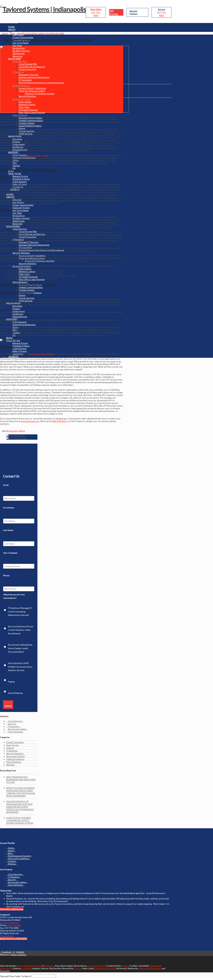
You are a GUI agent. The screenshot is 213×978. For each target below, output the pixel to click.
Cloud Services (15, 721)
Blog (10, 853)
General (10, 748)
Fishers (125, 965)
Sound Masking (15, 693)
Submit (8, 706)
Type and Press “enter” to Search (15, 976)
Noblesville (99, 968)
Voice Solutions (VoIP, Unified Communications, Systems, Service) (20, 666)
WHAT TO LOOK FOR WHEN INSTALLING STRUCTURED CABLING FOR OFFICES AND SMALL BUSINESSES (20, 792)
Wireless (10, 764)
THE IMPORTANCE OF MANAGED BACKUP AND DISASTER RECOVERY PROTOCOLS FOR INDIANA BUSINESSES (20, 806)
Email (6, 487)
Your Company (10, 554)
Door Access (12, 745)
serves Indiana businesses (29, 965)
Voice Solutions (15, 731)
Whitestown (155, 968)
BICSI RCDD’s (60, 421)
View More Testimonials (11, 909)
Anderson (49, 965)
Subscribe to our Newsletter (13, 938)
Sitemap (12, 863)
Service (161, 9)
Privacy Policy (7, 936)
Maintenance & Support (19, 856)
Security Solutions (15, 753)
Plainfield (111, 968)
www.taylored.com (30, 421)
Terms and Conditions (18, 858)
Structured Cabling (15, 431)
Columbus (100, 965)
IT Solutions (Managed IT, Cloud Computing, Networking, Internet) (20, 611)
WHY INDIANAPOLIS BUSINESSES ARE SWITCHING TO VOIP (21, 780)
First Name (8, 509)
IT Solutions (13, 726)
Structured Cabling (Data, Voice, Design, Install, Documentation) (20, 648)
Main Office (96, 9)
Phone (6, 577)
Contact (12, 861)
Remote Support (134, 12)
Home (11, 848)
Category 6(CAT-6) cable (36, 155)
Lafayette (26, 968)
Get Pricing (113, 12)
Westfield (143, 968)
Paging (11, 681)
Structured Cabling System (41, 354)
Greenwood (155, 965)
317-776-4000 (14, 925)
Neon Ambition (18, 954)
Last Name (8, 532)
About (11, 850)
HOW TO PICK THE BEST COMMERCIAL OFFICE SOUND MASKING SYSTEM (19, 820)
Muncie (78, 968)
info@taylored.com (9, 922)
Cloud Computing (15, 742)
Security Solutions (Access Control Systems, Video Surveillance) (20, 630)
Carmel (90, 965)
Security (12, 723)
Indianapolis (6, 968)
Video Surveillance (15, 759)
